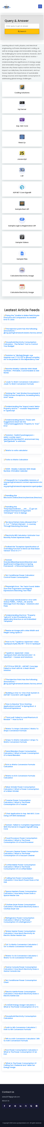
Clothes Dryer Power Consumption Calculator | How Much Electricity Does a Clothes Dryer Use (21, 906)
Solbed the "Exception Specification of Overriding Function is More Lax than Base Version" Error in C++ (22, 548)
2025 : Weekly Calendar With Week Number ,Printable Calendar (20, 470)
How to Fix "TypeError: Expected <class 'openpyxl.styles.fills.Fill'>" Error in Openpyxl (22, 643)
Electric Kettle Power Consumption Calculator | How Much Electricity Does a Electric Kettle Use (21, 993)
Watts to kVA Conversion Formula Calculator (19, 777)
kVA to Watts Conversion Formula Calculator (19, 765)
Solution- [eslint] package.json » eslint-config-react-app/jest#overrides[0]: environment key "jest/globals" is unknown (21, 438)
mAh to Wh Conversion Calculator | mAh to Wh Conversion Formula (20, 1028)
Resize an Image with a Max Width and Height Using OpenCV (21, 631)
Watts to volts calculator (17, 450)
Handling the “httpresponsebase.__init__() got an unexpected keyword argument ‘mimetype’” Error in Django (20, 510)
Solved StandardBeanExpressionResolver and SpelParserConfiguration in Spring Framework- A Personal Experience (20, 563)
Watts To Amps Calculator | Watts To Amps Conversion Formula (21, 729)
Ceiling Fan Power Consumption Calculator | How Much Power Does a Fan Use (21, 880)
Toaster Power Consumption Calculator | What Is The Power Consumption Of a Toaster (17, 802)
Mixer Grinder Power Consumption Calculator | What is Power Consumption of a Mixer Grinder (21, 789)
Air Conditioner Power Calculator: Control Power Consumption (19, 576)
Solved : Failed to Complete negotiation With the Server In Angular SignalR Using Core (22, 827)
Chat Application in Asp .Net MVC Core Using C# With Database (21, 814)
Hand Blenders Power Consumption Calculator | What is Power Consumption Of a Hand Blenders (21, 753)
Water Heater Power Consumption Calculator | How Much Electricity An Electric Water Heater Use (19, 933)
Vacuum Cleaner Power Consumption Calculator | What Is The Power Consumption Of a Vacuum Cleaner (21, 853)
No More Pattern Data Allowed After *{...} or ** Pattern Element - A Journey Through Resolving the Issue (21, 524)
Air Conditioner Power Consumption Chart (20, 981)
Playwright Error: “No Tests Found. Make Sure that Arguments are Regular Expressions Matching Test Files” (22, 588)
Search (23, 31)
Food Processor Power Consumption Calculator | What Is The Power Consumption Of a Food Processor (20, 840)
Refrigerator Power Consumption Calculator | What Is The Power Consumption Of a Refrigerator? (19, 920)
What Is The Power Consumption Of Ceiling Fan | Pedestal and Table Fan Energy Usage (20, 1065)
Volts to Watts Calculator (17, 459)
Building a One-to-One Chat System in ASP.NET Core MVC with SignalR (21, 694)
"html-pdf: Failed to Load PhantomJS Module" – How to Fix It (21, 718)
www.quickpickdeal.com (21, 1123)
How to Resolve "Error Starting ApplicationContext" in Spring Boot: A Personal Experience (20, 706)
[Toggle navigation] (40, 6)
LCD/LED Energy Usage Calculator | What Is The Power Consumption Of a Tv (21, 1006)
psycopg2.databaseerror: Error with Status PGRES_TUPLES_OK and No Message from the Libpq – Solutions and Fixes (21, 603)
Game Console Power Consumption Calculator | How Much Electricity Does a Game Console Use (21, 969)
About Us (5, 1101)
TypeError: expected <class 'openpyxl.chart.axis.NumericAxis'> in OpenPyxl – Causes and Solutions (19, 655)
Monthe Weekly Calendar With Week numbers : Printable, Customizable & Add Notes (21, 370)
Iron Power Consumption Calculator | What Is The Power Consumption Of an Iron (21, 1052)
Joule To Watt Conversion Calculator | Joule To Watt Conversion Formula (21, 383)
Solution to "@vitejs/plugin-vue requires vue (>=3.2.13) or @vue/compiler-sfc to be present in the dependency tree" (22, 357)
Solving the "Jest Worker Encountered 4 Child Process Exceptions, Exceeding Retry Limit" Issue (22, 395)
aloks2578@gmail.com (11, 1097)
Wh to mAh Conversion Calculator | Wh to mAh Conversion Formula (22, 1039)
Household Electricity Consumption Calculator (20, 1017)
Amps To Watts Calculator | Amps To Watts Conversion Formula (21, 741)
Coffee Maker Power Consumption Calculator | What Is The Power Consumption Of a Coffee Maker (20, 867)
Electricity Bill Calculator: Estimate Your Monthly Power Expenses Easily (22, 536)
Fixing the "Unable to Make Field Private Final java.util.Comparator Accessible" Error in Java (21, 317)
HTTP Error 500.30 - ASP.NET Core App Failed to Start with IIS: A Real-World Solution (21, 668)
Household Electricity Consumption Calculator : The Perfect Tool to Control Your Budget (21, 344)
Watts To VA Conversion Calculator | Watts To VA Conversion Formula (21, 957)
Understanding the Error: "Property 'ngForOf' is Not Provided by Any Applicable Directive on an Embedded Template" (20, 618)
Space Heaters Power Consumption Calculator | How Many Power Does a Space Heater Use (20, 893)
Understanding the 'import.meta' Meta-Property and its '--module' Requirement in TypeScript (22, 408)
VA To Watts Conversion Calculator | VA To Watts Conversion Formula (21, 945)
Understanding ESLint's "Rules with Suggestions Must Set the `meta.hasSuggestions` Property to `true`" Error (22, 423)
